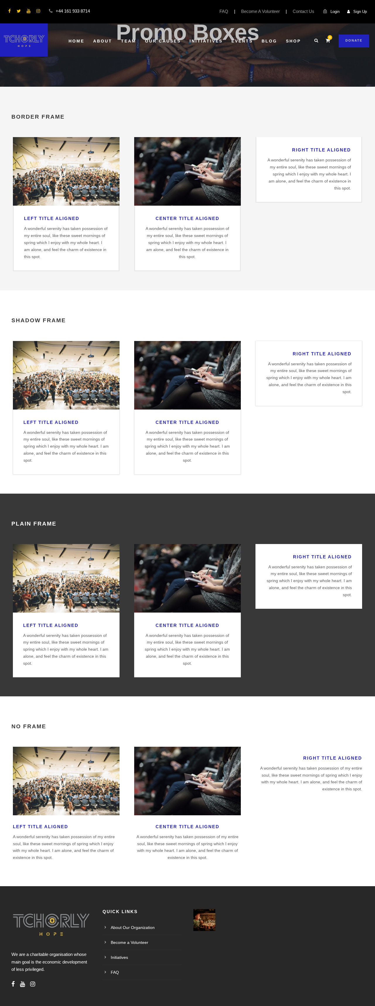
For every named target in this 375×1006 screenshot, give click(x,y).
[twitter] (19, 10)
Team (128, 41)
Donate (353, 40)
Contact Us (303, 11)
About (102, 41)
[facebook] (9, 10)
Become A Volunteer (260, 11)
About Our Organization (133, 927)
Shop (293, 41)
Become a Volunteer (129, 942)
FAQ (223, 11)
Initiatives (206, 41)
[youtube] (28, 10)
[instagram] (38, 10)
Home (76, 41)
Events (242, 41)
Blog (269, 41)
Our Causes (163, 41)
